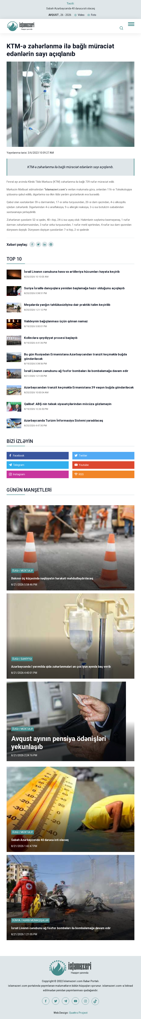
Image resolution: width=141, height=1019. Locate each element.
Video (81, 14)
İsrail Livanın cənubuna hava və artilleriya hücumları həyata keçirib (72, 271)
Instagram (19, 474)
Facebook (18, 455)
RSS (81, 474)
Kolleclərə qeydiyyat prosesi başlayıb (50, 338)
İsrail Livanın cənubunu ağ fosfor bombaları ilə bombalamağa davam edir (76, 371)
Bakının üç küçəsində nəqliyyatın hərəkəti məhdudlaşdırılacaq (52, 578)
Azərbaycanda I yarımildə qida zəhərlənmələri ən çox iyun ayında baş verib (61, 666)
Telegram (18, 464)
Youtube (84, 464)
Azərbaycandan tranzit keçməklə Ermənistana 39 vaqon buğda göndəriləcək (79, 387)
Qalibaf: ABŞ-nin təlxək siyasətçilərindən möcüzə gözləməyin (67, 404)
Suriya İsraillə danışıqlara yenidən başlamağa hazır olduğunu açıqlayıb (74, 288)
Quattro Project (78, 1012)
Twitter (83, 455)
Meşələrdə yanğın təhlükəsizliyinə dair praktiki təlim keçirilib (67, 305)
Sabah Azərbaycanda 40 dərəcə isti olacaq (70, 8)
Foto (93, 14)
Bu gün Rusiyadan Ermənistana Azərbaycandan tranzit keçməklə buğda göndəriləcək (75, 356)
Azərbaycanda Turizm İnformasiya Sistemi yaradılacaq (63, 420)
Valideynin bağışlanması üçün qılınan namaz (56, 321)
